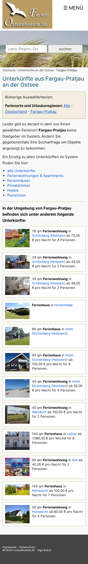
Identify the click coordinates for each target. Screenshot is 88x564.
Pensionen (16, 195)
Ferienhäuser (18, 180)
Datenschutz (27, 547)
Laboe (72, 434)
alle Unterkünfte (21, 170)
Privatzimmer (18, 185)
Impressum (9, 547)
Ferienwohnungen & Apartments (35, 175)
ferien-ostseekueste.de (20, 550)
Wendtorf (39, 412)
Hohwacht (40, 491)
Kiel (75, 460)
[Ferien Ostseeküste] (27, 27)
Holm (69, 329)
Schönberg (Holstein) (48, 235)
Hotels (13, 190)
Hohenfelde (64, 305)
